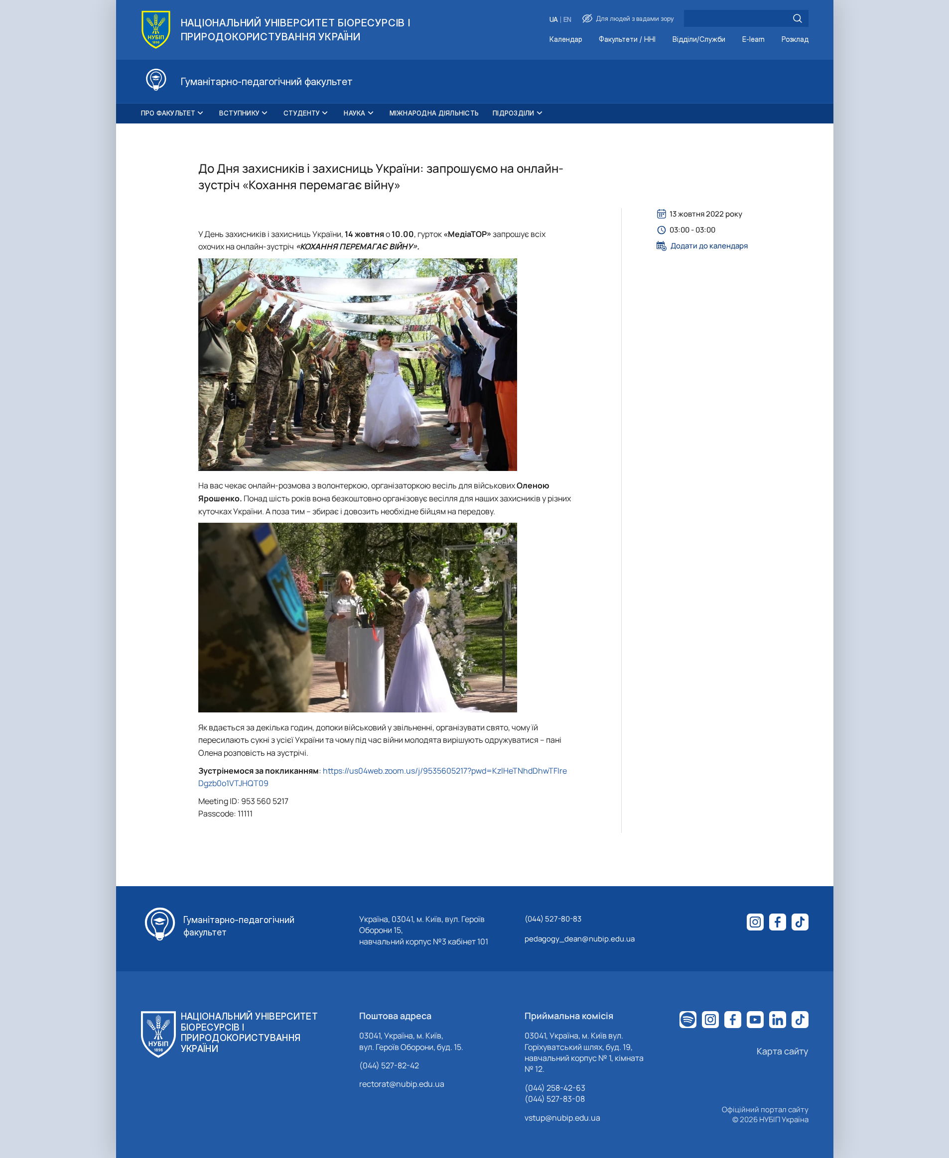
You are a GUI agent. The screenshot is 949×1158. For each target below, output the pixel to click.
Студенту (301, 113)
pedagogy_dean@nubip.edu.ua (580, 938)
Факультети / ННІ (627, 39)
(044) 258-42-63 (555, 1087)
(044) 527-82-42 (389, 1065)
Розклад (795, 39)
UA (553, 19)
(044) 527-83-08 (555, 1098)
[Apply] (798, 18)
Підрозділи (514, 113)
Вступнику (239, 113)
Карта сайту (783, 1050)
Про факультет (168, 113)
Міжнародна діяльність (434, 113)
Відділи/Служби (699, 39)
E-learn (753, 39)
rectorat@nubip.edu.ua (401, 1083)
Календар (565, 39)
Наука (354, 113)
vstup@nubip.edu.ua (562, 1117)
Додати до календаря (709, 246)
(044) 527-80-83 (553, 919)
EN (567, 19)
